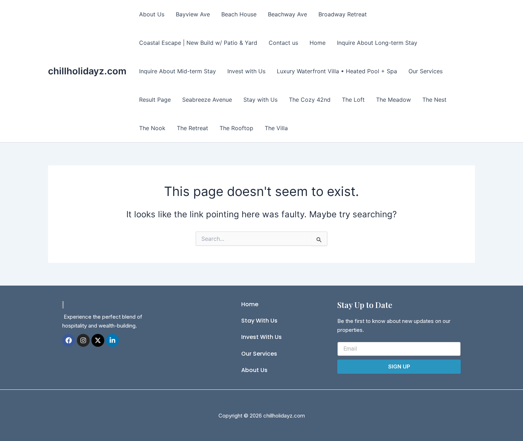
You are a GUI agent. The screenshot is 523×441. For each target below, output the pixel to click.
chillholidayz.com (87, 70)
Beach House (239, 14)
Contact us (283, 42)
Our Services (425, 71)
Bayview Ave (193, 14)
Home (318, 42)
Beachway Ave (287, 14)
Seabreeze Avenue (207, 99)
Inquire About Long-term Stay (377, 42)
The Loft (353, 99)
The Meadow (393, 99)
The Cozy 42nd (310, 99)
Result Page (155, 99)
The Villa (276, 128)
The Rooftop (236, 128)
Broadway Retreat (342, 14)
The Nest (434, 99)
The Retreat (192, 128)
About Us (151, 14)
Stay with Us (260, 99)
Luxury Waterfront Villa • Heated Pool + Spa (337, 71)
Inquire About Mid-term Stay (177, 71)
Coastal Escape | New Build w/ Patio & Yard (198, 42)
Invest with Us (246, 71)
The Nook (152, 128)
